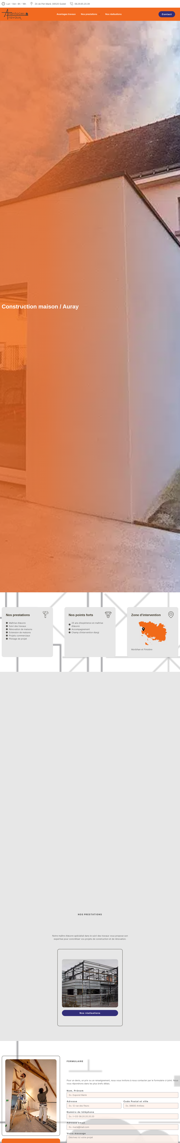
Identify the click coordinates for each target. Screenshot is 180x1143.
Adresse (72, 1101)
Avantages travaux (66, 14)
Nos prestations (89, 14)
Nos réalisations (113, 14)
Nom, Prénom (75, 1091)
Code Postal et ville (135, 1101)
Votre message (76, 1133)
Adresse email (76, 1123)
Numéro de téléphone (80, 1112)
